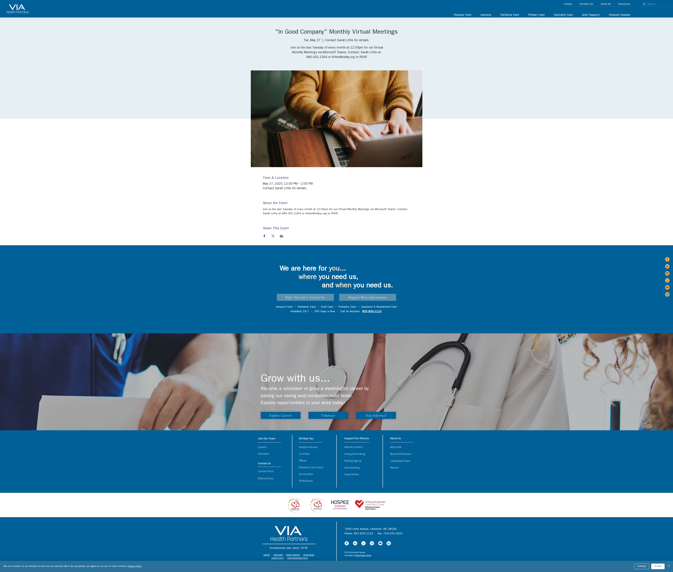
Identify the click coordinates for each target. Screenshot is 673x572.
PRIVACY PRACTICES (293, 555)
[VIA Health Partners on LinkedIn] (667, 266)
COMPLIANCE (278, 555)
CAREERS (266, 555)
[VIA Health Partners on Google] (667, 294)
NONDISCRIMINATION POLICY (297, 558)
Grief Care (327, 307)
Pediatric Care (347, 307)
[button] (561, 15)
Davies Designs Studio (363, 556)
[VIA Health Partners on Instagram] (667, 273)
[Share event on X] (273, 236)
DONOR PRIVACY (308, 555)
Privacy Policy (135, 566)
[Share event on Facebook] (264, 236)
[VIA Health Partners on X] (667, 280)
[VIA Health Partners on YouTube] (667, 287)
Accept (658, 566)
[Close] (669, 566)
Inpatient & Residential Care (379, 307)
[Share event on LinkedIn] (281, 236)
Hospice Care (284, 307)
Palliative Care (307, 307)
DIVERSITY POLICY (277, 558)
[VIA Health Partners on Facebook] (667, 259)
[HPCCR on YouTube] (380, 543)
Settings (641, 566)
